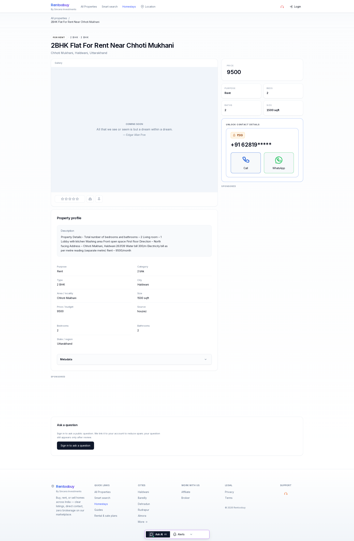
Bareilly (142, 497)
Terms (228, 497)
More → (143, 521)
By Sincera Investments (68, 491)
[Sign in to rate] (70, 199)
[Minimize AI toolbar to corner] (191, 534)
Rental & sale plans (105, 515)
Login (297, 6)
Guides (98, 509)
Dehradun (144, 503)
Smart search (110, 6)
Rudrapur (143, 509)
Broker (185, 497)
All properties (59, 18)
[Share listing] (99, 199)
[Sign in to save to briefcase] (90, 199)
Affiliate (185, 491)
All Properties (89, 6)
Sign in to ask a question (75, 445)
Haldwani (143, 491)
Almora (142, 515)
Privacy (229, 491)
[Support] (282, 6)
